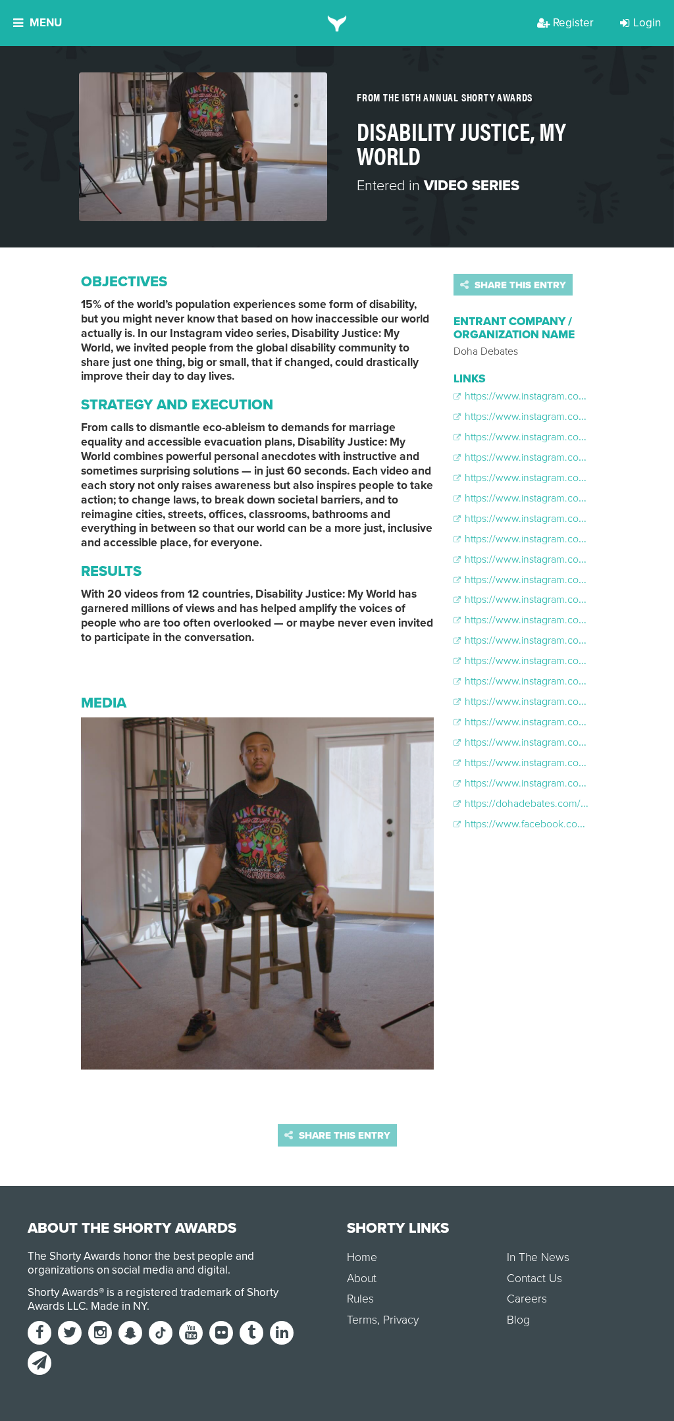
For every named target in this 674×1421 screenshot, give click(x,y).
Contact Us (534, 1278)
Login (647, 23)
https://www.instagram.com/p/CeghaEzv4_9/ (564, 742)
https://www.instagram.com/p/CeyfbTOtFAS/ (562, 762)
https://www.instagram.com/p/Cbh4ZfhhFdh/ (564, 620)
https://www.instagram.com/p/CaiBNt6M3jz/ (561, 559)
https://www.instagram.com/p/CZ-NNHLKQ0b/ (567, 539)
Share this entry (519, 285)
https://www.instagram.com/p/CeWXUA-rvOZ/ (566, 722)
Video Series (471, 185)
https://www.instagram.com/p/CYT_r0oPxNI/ (563, 437)
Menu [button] (46, 23)
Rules (360, 1299)
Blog (518, 1320)
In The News (538, 1257)
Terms (362, 1320)
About (361, 1278)
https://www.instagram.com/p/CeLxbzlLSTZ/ (562, 701)
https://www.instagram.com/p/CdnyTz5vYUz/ (564, 681)
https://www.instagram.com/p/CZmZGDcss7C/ (567, 498)
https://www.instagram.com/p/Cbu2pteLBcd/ (563, 640)
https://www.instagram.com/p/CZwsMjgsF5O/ (565, 518)
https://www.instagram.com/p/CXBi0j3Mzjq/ (561, 396)
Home (362, 1257)
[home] (337, 23)
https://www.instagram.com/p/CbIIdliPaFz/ (558, 599)
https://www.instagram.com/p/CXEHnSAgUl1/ (564, 416)
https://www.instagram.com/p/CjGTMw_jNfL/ (563, 783)
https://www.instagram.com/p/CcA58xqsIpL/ (562, 660)
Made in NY (119, 1306)
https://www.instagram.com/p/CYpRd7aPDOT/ (567, 457)
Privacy (401, 1320)
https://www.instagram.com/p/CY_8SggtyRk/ (564, 477)
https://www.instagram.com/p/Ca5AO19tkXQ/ (564, 579)
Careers (527, 1299)
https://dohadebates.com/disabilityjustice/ (556, 803)
